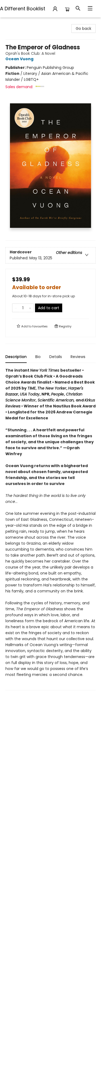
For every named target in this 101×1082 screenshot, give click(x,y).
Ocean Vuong (19, 59)
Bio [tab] (38, 356)
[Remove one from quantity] (15, 308)
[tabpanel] (50, 528)
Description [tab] (16, 356)
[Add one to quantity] (30, 308)
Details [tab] (55, 356)
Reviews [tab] (78, 356)
